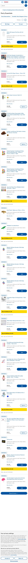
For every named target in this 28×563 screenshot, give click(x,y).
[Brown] (8, 135)
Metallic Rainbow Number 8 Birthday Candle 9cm (15, 248)
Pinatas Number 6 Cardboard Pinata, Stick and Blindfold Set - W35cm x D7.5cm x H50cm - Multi (15, 170)
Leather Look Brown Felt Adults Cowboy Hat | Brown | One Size (16, 132)
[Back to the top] (15, 498)
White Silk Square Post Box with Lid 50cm (15, 32)
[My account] (22, 2)
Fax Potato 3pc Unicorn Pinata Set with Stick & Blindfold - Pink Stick (16, 359)
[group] (6, 16)
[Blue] (8, 396)
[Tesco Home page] (6, 2)
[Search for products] (26, 5)
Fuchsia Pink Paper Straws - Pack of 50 (16, 73)
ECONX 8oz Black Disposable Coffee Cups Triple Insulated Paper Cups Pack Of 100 (16, 115)
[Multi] (8, 98)
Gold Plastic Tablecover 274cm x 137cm (16, 210)
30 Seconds (9, 439)
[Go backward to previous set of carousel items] (22, 20)
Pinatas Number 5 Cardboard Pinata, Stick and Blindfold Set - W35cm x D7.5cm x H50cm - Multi (15, 152)
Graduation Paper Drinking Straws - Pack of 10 (16, 298)
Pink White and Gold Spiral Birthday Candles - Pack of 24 (15, 343)
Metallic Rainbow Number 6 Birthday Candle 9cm (15, 281)
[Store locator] (26, 2)
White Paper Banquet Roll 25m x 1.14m (16, 320)
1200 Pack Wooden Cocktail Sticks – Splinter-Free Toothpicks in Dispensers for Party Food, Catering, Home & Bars (16, 56)
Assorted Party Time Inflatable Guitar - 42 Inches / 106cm (16, 187)
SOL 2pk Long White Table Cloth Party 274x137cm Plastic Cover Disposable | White (15, 420)
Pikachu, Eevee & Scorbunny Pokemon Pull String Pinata (16, 455)
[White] (8, 424)
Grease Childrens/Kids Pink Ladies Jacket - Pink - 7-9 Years (15, 376)
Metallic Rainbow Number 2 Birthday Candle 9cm (15, 264)
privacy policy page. (22, 539)
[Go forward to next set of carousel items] (25, 20)
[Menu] (2, 2)
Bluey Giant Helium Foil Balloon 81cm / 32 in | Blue (16, 393)
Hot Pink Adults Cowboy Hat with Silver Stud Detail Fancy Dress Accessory (16, 478)
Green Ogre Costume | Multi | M (14, 95)
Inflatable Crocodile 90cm (13, 225)
